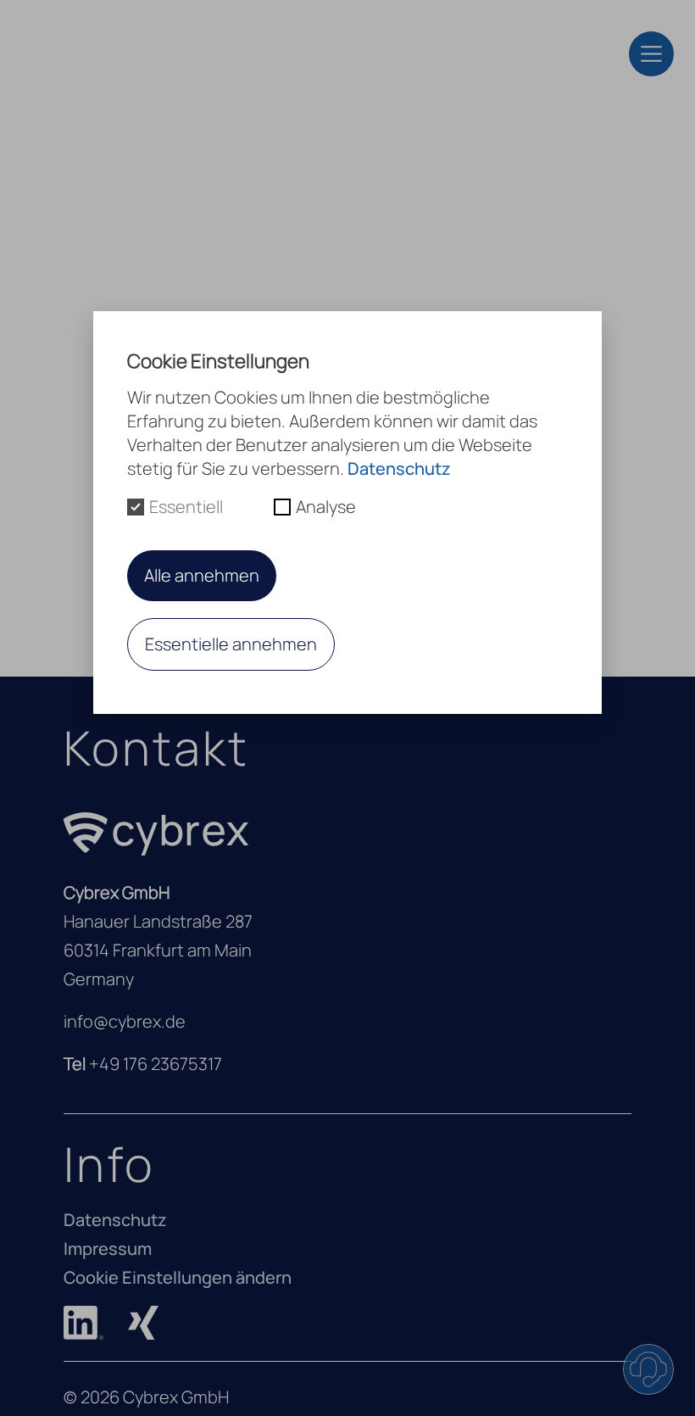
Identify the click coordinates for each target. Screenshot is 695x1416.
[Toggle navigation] (651, 53)
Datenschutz (115, 1219)
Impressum (108, 1248)
